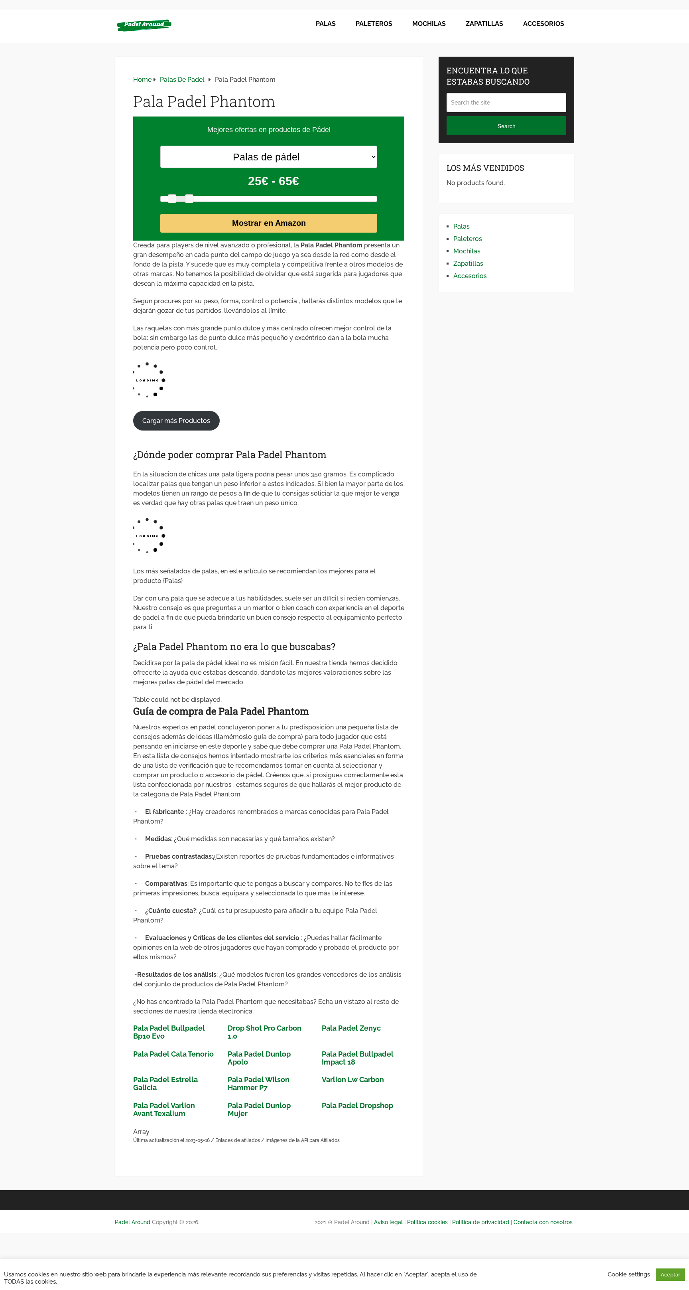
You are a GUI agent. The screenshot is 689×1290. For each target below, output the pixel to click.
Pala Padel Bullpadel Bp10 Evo (169, 1032)
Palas (326, 24)
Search (507, 126)
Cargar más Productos (176, 421)
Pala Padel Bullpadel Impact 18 (358, 1058)
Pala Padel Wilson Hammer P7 (258, 1083)
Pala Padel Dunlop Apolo (259, 1058)
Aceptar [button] (670, 1275)
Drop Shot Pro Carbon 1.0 (264, 1032)
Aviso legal (387, 1222)
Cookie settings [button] (629, 1274)
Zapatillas (484, 24)
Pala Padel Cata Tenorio (173, 1054)
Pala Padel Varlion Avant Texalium (164, 1109)
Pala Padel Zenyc (351, 1028)
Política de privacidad (480, 1222)
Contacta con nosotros (543, 1222)
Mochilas (429, 24)
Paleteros (374, 24)
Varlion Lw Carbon (353, 1079)
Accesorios (543, 24)
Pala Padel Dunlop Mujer (259, 1109)
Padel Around (132, 1222)
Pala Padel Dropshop (357, 1105)
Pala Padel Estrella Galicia (165, 1083)
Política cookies (427, 1222)
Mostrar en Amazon (269, 223)
